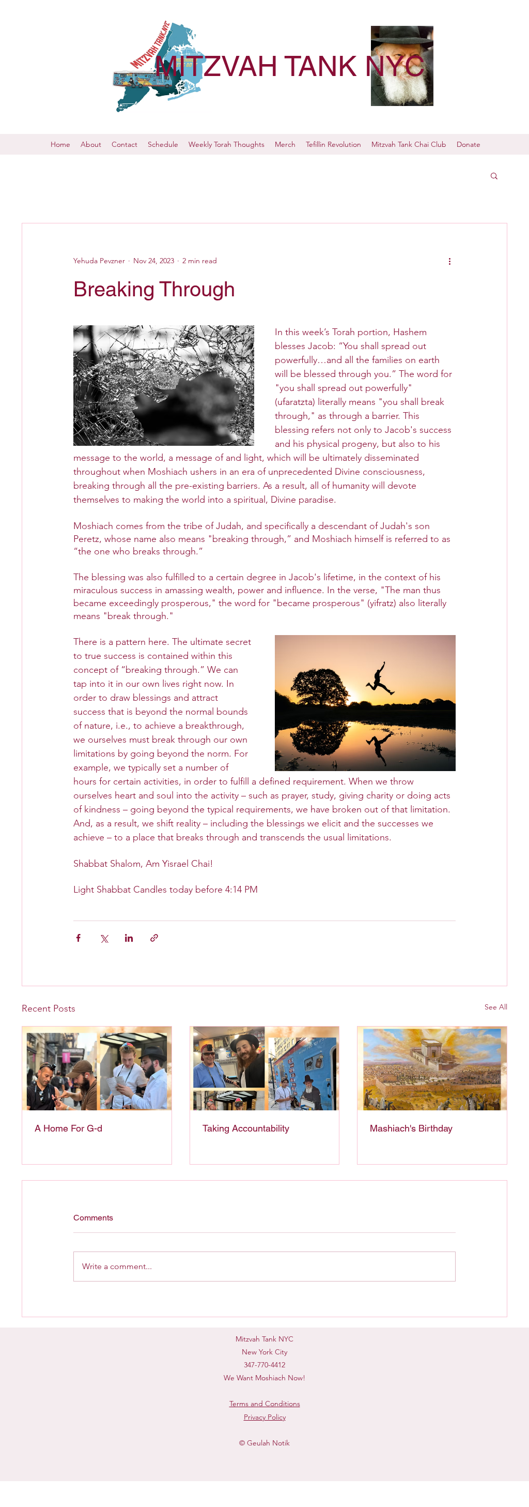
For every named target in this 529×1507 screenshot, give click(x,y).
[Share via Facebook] (78, 938)
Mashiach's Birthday (411, 1128)
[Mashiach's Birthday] (432, 1068)
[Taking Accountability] (264, 1068)
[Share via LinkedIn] (129, 938)
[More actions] (449, 260)
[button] (494, 175)
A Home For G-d (68, 1128)
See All (496, 1007)
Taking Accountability (246, 1128)
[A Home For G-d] (97, 1068)
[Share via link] (154, 938)
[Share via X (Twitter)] (103, 938)
